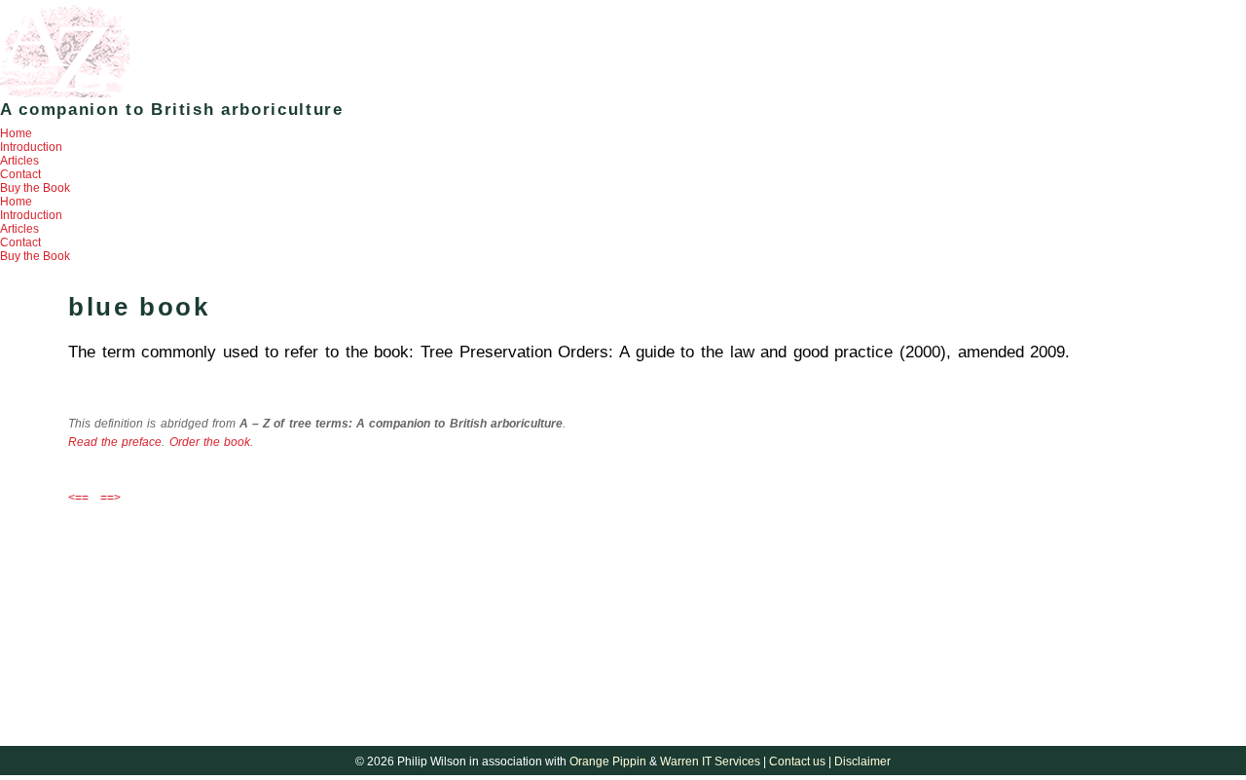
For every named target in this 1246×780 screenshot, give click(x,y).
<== (78, 497)
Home (16, 133)
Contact (20, 174)
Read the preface (115, 442)
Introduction (31, 147)
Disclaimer (862, 761)
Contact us (797, 761)
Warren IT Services (710, 761)
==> (110, 497)
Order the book (209, 442)
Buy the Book (35, 188)
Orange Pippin (607, 761)
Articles (19, 160)
